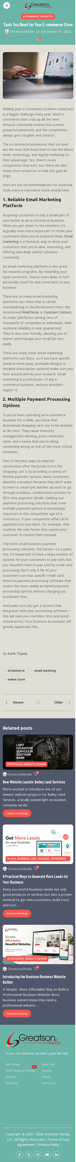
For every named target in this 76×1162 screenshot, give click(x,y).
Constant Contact (57, 312)
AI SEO (11, 858)
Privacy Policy (48, 1144)
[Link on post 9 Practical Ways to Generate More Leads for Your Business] (38, 844)
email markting (45, 671)
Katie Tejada (17, 653)
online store (16, 679)
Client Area (48, 1064)
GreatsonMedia (22, 31)
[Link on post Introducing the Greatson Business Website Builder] (38, 944)
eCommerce (16, 671)
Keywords (58, 858)
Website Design (35, 764)
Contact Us (48, 1083)
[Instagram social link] (38, 1154)
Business (23, 858)
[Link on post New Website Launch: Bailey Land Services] (38, 752)
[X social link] (28, 1154)
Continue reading (16, 813)
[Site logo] (38, 5)
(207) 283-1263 (59, 1053)
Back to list (38, 702)
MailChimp (31, 312)
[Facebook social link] (19, 1154)
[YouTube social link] (47, 1154)
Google (44, 858)
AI (8, 958)
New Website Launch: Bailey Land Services (34, 781)
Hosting (46, 1070)
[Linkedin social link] (56, 1154)
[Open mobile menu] (6, 5)
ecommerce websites (38, 16)
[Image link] (33, 1039)
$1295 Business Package (21, 1069)
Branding (11, 1077)
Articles (46, 1077)
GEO (34, 858)
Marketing (12, 1083)
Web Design (13, 1064)
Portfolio (15, 764)
